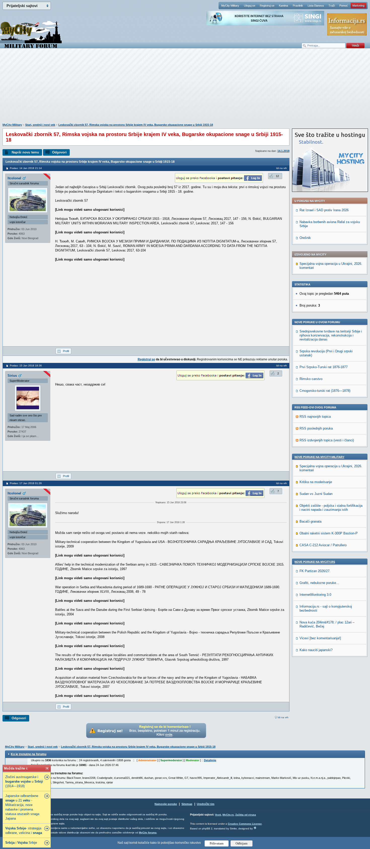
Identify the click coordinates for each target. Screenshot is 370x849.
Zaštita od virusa (245, 814)
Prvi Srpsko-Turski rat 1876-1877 (324, 367)
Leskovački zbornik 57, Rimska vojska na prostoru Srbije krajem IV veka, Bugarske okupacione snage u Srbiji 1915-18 (135, 124)
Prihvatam (217, 843)
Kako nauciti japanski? (316, 650)
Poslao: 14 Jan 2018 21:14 (26, 168)
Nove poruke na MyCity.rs (314, 561)
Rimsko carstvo (311, 379)
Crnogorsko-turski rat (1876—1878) (325, 391)
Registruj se (267, 5)
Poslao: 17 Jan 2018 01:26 (26, 483)
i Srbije (21, 842)
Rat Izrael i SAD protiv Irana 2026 (324, 210)
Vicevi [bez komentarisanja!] (320, 638)
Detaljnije (210, 760)
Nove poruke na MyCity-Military (319, 456)
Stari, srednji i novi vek (40, 124)
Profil (66, 351)
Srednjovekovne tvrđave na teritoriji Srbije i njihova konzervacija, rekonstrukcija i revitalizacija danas (331, 335)
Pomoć (343, 5)
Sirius (12, 375)
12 (277, 176)
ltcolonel (14, 178)
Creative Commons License (245, 823)
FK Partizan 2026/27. (315, 571)
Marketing (358, 5)
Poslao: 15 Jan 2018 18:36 (26, 365)
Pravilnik (298, 5)
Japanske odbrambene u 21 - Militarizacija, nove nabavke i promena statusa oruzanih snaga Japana (22, 807)
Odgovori (59, 152)
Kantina (283, 5)
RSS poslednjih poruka (316, 428)
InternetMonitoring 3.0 (315, 595)
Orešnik (305, 238)
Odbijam (241, 843)
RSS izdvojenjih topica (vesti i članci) (327, 440)
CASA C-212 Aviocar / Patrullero (323, 545)
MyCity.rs (228, 814)
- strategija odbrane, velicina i (23, 830)
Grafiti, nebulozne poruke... (319, 583)
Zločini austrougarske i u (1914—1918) (24, 781)
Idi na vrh (283, 717)
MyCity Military (230, 5)
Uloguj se (249, 5)
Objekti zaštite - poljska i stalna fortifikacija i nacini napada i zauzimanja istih (331, 508)
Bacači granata (310, 521)
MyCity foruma (148, 832)
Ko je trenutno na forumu (28, 754)
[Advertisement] (185, 88)
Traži (331, 5)
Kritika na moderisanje (316, 482)
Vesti (218, 814)
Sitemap (186, 803)
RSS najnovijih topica (315, 416)
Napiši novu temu (25, 152)
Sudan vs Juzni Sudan (316, 494)
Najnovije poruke (166, 803)
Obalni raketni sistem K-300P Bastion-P (329, 533)
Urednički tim (205, 803)
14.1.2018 (283, 150)
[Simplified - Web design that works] (254, 827)
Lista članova (316, 5)
